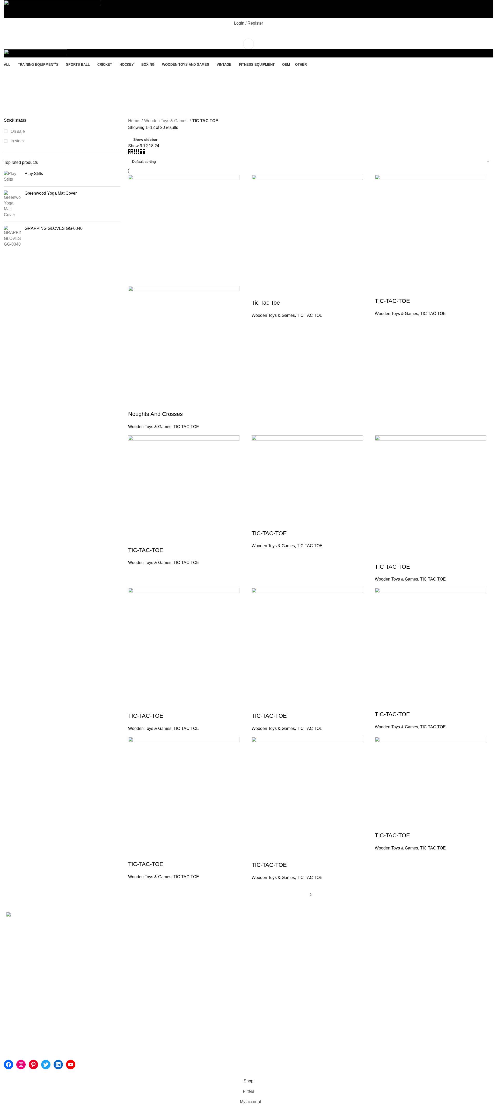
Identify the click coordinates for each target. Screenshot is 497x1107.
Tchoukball (262, 967)
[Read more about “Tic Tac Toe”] (258, 292)
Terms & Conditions (436, 942)
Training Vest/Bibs (186, 978)
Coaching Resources (189, 967)
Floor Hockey (347, 923)
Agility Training (183, 945)
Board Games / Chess (355, 989)
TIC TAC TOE (186, 426)
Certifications (99, 962)
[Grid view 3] (137, 153)
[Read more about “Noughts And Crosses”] (134, 403)
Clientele (95, 942)
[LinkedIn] (58, 1064)
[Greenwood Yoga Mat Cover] (12, 204)
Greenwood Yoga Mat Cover (51, 193)
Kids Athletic (263, 945)
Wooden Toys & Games (166, 121)
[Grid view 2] (131, 153)
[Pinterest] (33, 1064)
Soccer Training (184, 956)
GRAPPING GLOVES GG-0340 (54, 228)
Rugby (341, 945)
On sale (17, 131)
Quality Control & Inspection (443, 933)
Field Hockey (347, 934)
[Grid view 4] (142, 153)
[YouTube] (70, 1064)
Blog (422, 952)
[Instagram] (21, 1064)
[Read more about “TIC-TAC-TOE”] (381, 290)
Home (134, 121)
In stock (17, 141)
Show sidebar (145, 139)
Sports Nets (263, 956)
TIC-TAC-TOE (392, 301)
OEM (422, 962)
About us (95, 923)
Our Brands (97, 933)
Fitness (259, 923)
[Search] (248, 33)
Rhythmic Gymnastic (188, 923)
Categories (18, 99)
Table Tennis (347, 967)
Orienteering (263, 989)
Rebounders (263, 978)
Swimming (179, 934)
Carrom (342, 978)
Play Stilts (34, 173)
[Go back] (10, 74)
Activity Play (263, 934)
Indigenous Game (351, 956)
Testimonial (97, 952)
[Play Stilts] (12, 176)
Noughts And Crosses (155, 414)
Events (93, 971)
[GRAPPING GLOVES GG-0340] (12, 236)
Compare (162, 403)
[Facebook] (8, 1064)
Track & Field (182, 989)
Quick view (148, 403)
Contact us (96, 981)
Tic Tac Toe (266, 302)
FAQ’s (423, 923)
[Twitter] (45, 1064)
